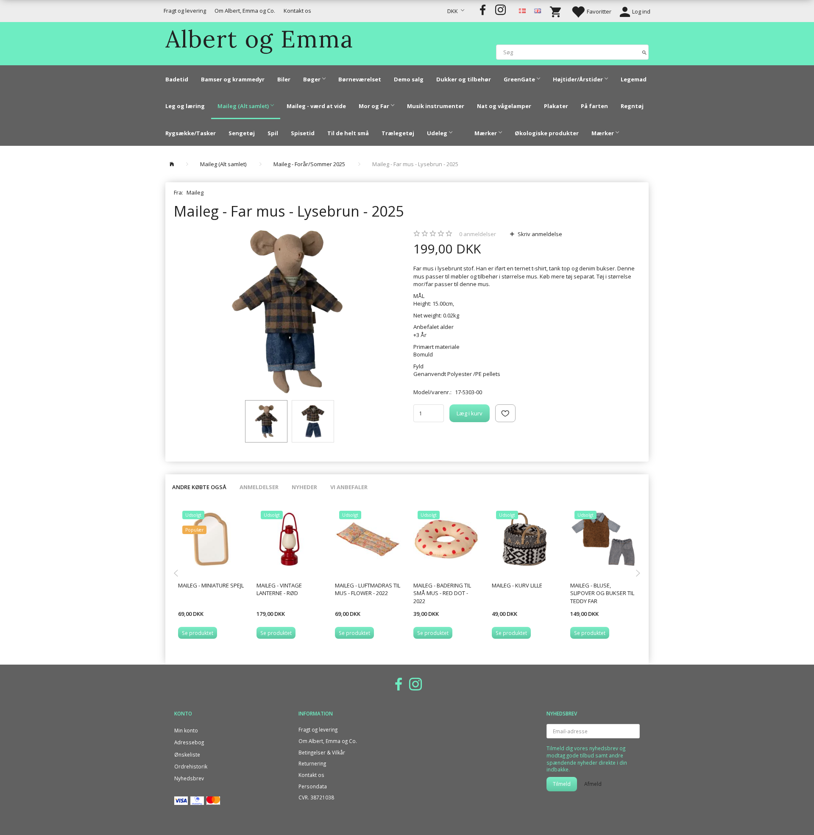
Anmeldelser (259, 487)
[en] (537, 10)
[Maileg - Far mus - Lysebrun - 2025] (287, 312)
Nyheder (304, 487)
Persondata (312, 786)
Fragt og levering (185, 10)
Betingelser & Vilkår (321, 752)
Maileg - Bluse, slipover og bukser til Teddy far (602, 593)
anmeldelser (477, 234)
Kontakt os (297, 10)
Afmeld (593, 784)
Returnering (312, 763)
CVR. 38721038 (316, 797)
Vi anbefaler (349, 487)
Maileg (195, 192)
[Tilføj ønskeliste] (505, 413)
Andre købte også (199, 487)
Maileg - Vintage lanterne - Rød (279, 589)
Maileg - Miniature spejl (211, 585)
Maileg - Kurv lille (517, 585)
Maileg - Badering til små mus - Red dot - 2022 (442, 593)
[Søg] (644, 52)
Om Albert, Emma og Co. (245, 10)
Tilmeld (562, 784)
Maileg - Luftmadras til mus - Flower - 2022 (367, 589)
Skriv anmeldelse (539, 234)
